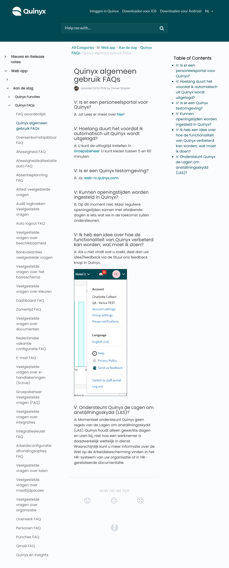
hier (120, 114)
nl (207, 11)
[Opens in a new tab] (114, 527)
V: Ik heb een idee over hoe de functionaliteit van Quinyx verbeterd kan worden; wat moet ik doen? (196, 140)
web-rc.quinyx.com (101, 178)
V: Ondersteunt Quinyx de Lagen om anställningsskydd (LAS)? (195, 164)
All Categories (83, 47)
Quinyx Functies (27, 97)
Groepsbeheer (87, 151)
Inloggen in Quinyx (104, 11)
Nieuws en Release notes (27, 59)
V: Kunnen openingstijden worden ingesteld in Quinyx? (196, 119)
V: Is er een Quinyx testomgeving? (192, 105)
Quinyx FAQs (24, 105)
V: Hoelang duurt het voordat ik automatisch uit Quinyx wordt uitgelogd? (197, 89)
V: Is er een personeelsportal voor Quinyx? (195, 71)
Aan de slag (23, 88)
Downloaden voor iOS (139, 11)
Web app (19, 70)
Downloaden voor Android (180, 11)
